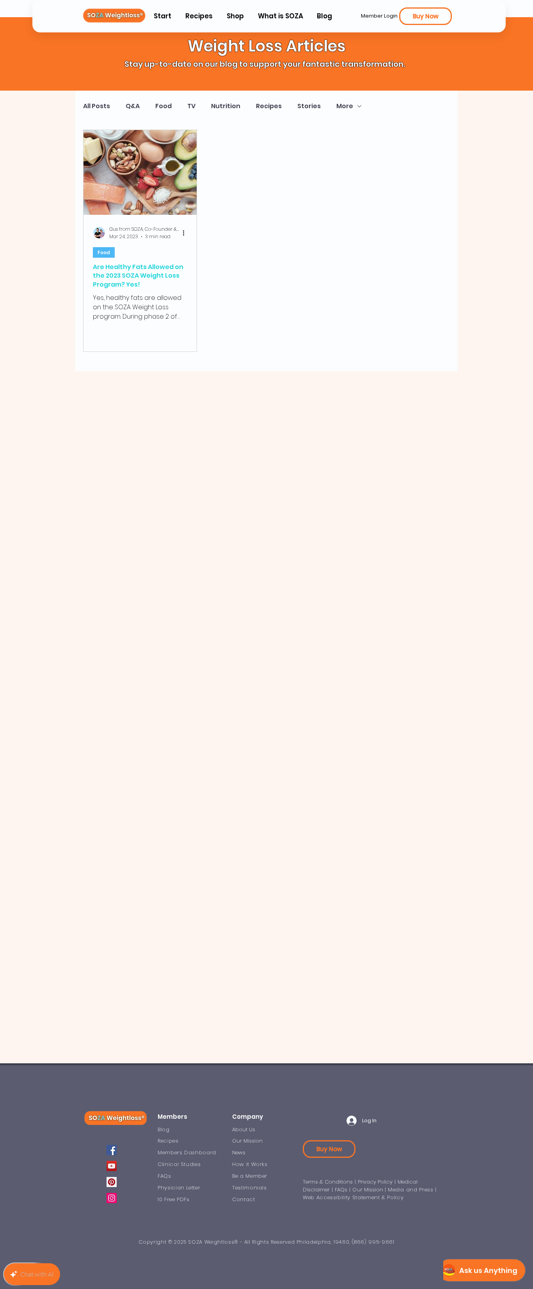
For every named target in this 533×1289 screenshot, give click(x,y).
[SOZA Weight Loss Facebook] (112, 1150)
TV (191, 106)
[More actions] (186, 232)
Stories (309, 106)
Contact (243, 1199)
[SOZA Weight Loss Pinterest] (112, 1182)
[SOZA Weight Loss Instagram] (112, 1198)
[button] (280, 16)
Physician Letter (179, 1187)
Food (163, 106)
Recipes (269, 106)
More (344, 106)
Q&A (133, 106)
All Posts (96, 106)
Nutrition (225, 106)
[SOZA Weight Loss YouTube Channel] (112, 1166)
